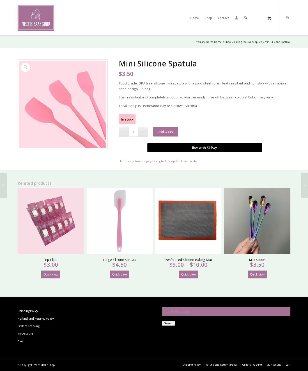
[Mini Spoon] (3, 185)
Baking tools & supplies (166, 161)
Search (168, 323)
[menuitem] (194, 18)
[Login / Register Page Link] (236, 18)
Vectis (193, 161)
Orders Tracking (28, 326)
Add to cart (166, 132)
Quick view (51, 274)
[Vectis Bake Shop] (36, 18)
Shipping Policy (28, 311)
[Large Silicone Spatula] (304, 185)
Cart (20, 341)
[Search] (245, 18)
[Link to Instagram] (287, 17)
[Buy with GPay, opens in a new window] (204, 147)
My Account (25, 334)
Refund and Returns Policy (36, 318)
